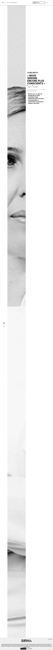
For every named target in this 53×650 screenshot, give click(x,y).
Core (34, 94)
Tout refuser (50, 639)
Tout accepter (23, 648)
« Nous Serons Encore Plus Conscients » (36, 89)
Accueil (28, 89)
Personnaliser (29, 648)
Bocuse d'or (35, 86)
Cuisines (29, 86)
